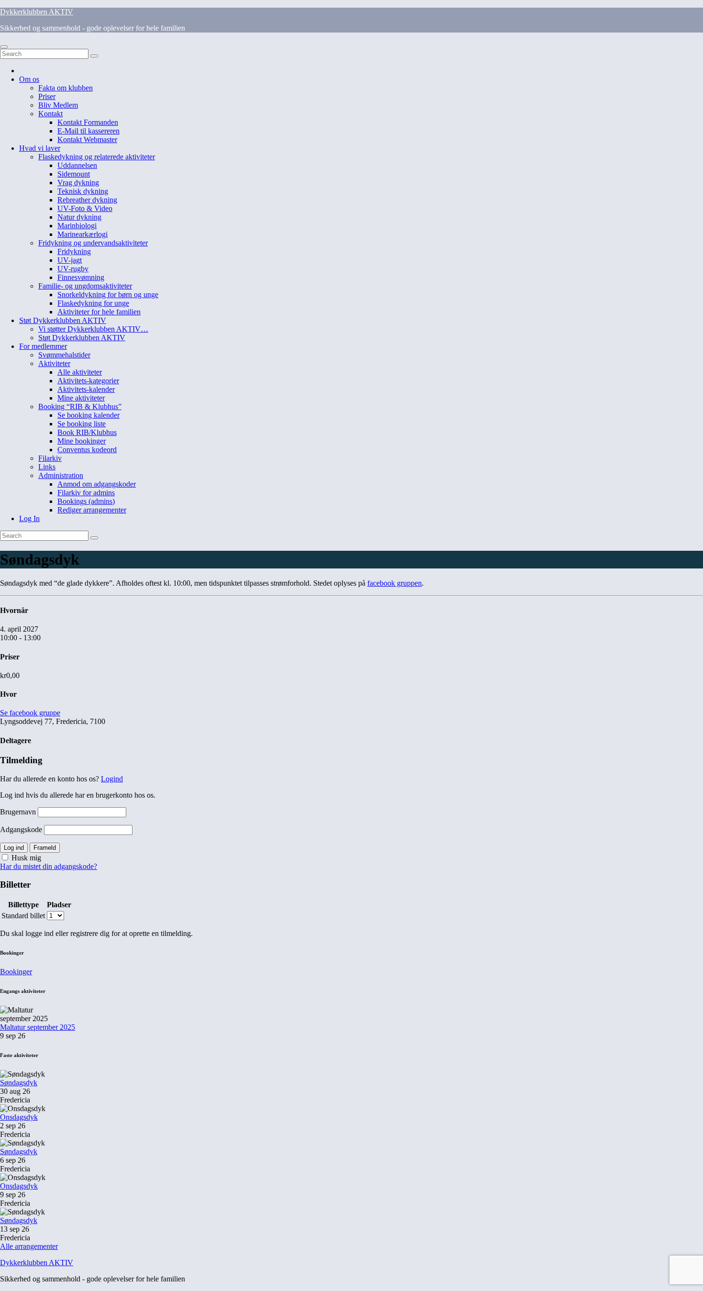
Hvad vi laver (39, 148)
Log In (29, 518)
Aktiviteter (54, 363)
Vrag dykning (78, 182)
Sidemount (73, 174)
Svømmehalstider (64, 355)
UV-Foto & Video (84, 208)
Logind (112, 779)
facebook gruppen (394, 583)
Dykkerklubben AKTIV (36, 12)
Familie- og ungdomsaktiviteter (85, 286)
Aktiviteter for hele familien (99, 312)
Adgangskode (21, 829)
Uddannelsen (77, 165)
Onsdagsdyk (19, 1117)
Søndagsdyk (18, 1083)
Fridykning (74, 251)
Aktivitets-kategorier (88, 381)
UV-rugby (72, 269)
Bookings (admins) (86, 501)
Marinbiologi (77, 226)
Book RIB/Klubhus (87, 432)
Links (46, 467)
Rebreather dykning (87, 200)
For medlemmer (43, 346)
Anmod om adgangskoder (96, 484)
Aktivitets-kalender (86, 389)
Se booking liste (81, 424)
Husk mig (25, 858)
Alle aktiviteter (79, 372)
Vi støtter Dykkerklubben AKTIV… (93, 329)
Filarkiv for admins (86, 493)
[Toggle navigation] (4, 46)
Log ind (14, 847)
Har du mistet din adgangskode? (48, 866)
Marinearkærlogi (82, 234)
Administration (60, 475)
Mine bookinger (81, 441)
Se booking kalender (88, 415)
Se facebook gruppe (30, 713)
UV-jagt (69, 260)
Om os (29, 79)
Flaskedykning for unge (93, 303)
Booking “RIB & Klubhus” (79, 406)
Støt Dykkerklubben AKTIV (62, 320)
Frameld (44, 847)
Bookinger (16, 972)
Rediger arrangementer (91, 510)
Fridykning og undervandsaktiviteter (93, 243)
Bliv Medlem (58, 105)
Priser (46, 96)
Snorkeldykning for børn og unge (107, 294)
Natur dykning (79, 217)
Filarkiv (50, 458)
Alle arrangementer (29, 1246)
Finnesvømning (80, 277)
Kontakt (50, 114)
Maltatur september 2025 (37, 1027)
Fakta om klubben (65, 88)
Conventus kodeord (87, 449)
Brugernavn (18, 812)
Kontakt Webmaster (87, 139)
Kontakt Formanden (87, 122)
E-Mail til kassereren (88, 131)
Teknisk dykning (82, 191)
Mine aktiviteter (81, 398)
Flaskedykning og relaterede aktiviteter (96, 157)
